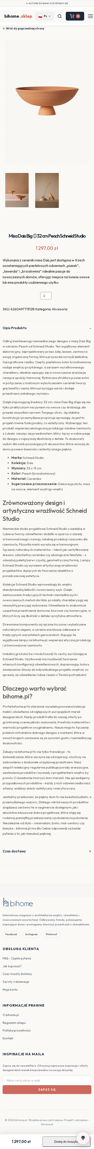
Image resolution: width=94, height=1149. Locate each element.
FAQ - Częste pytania (17, 958)
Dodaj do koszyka (66, 1141)
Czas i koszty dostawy (17, 974)
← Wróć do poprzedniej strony (23, 28)
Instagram (31, 934)
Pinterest (51, 934)
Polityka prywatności (17, 1030)
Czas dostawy (14, 851)
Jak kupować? (12, 966)
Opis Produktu (15, 328)
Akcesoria (59, 309)
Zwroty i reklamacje (16, 982)
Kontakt (8, 1038)
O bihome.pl (11, 1015)
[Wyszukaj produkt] (59, 16)
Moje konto (10, 990)
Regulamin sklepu (14, 1023)
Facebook (11, 934)
